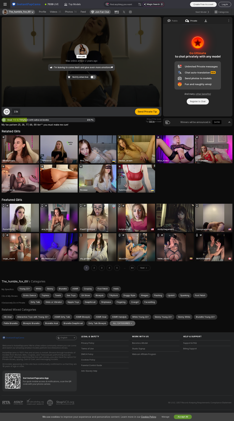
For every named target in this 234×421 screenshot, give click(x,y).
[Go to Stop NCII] (65, 403)
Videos (55, 11)
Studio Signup (138, 349)
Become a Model (140, 343)
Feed (83, 11)
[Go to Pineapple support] (50, 403)
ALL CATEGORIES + (122, 323)
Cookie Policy (148, 417)
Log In (225, 4)
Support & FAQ (190, 343)
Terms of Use (87, 349)
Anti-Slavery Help (89, 371)
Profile (42, 11)
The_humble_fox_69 (15, 281)
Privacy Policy (87, 343)
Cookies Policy (88, 360)
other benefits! (203, 94)
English (64, 338)
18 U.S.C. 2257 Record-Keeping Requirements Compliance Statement (199, 403)
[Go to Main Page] (26, 4)
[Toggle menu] (5, 4)
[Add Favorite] (7, 111)
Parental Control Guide (91, 365)
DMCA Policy (87, 354)
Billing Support (190, 349)
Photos (71, 11)
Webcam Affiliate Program (144, 354)
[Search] (140, 4)
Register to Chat (198, 101)
